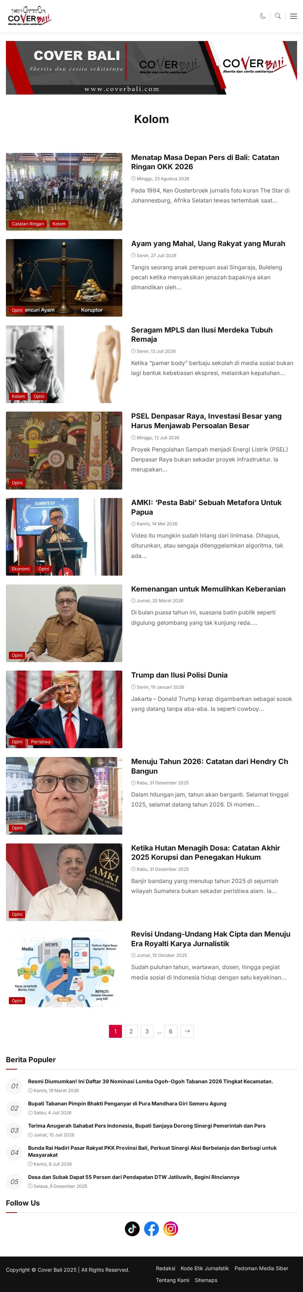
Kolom (59, 223)
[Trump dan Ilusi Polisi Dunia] (64, 743)
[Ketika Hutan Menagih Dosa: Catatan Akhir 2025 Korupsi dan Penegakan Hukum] (64, 915)
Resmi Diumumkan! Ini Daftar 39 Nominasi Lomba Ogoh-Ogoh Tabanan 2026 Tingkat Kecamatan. (150, 1081)
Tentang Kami (172, 1280)
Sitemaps (206, 1280)
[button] (263, 16)
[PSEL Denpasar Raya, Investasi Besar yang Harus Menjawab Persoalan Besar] (64, 484)
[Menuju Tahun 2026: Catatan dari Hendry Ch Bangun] (64, 829)
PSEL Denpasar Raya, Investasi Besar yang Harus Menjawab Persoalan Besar (206, 421)
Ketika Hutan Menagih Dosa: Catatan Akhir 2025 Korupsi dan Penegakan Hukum (205, 852)
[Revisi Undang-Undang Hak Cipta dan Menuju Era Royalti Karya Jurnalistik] (64, 1002)
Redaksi (165, 1268)
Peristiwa (41, 741)
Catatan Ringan (28, 223)
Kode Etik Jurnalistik (205, 1268)
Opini (17, 310)
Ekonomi (21, 569)
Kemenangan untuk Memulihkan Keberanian (208, 588)
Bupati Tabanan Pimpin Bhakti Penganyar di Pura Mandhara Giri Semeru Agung (127, 1103)
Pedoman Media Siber (261, 1268)
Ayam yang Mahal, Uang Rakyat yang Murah (208, 243)
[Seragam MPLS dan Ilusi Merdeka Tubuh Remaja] (64, 398)
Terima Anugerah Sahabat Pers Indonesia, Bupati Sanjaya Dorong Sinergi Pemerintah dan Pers (147, 1125)
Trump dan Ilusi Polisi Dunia (179, 675)
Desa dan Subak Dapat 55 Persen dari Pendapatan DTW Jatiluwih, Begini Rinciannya (133, 1177)
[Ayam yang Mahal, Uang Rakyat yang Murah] (64, 311)
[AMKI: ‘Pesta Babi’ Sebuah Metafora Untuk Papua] (64, 570)
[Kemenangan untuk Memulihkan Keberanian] (64, 657)
